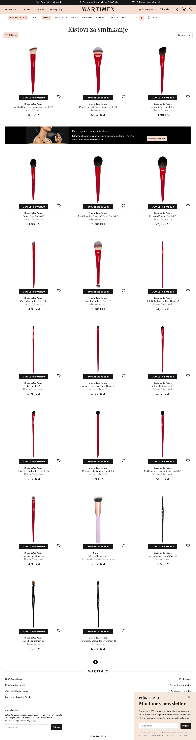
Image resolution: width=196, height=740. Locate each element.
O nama (40, 9)
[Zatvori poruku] (189, 697)
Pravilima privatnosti (178, 735)
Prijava (56, 727)
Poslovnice (10, 9)
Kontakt (26, 9)
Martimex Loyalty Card (17, 697)
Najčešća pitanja (14, 679)
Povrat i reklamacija (180, 685)
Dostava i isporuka (181, 691)
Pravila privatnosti (15, 685)
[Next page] (105, 662)
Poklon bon (165, 9)
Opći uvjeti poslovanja (17, 691)
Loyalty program (145, 9)
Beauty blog (56, 9)
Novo (35, 17)
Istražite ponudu (157, 138)
